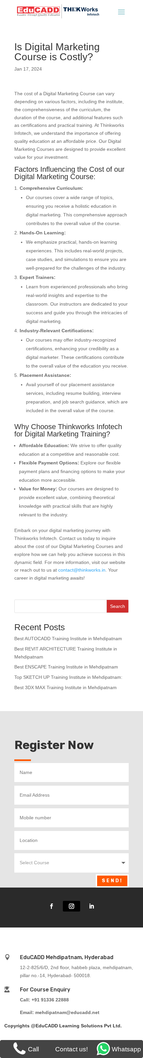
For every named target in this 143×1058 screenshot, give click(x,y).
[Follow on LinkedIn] (91, 906)
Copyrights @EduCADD (31, 1025)
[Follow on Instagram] (71, 906)
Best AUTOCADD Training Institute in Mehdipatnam (68, 638)
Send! (112, 881)
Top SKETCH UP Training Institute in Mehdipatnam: (68, 677)
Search (117, 606)
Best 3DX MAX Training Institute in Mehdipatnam (65, 687)
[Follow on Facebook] (51, 906)
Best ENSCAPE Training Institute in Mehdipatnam (66, 666)
